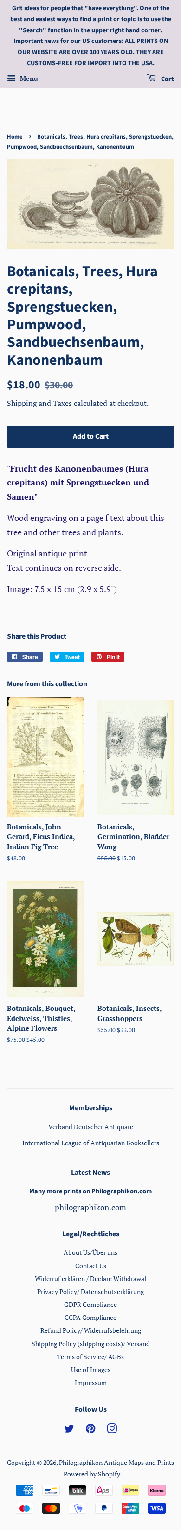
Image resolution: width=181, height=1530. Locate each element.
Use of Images (90, 1369)
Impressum (91, 1382)
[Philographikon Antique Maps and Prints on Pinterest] (90, 1430)
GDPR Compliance (90, 1304)
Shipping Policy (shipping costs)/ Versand (91, 1343)
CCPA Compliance (90, 1317)
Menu (28, 78)
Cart (167, 79)
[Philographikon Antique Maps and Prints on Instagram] (112, 1430)
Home (15, 137)
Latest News (90, 1172)
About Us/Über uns (90, 1252)
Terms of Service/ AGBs (90, 1356)
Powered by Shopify (92, 1474)
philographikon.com (90, 1207)
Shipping (23, 403)
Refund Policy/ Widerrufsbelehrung (90, 1330)
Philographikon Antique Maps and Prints (116, 1462)
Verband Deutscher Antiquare (90, 1126)
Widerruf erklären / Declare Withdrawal (90, 1278)
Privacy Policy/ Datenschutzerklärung (90, 1291)
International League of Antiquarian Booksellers (90, 1142)
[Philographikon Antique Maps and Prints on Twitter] (69, 1430)
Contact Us (90, 1265)
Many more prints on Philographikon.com (90, 1191)
